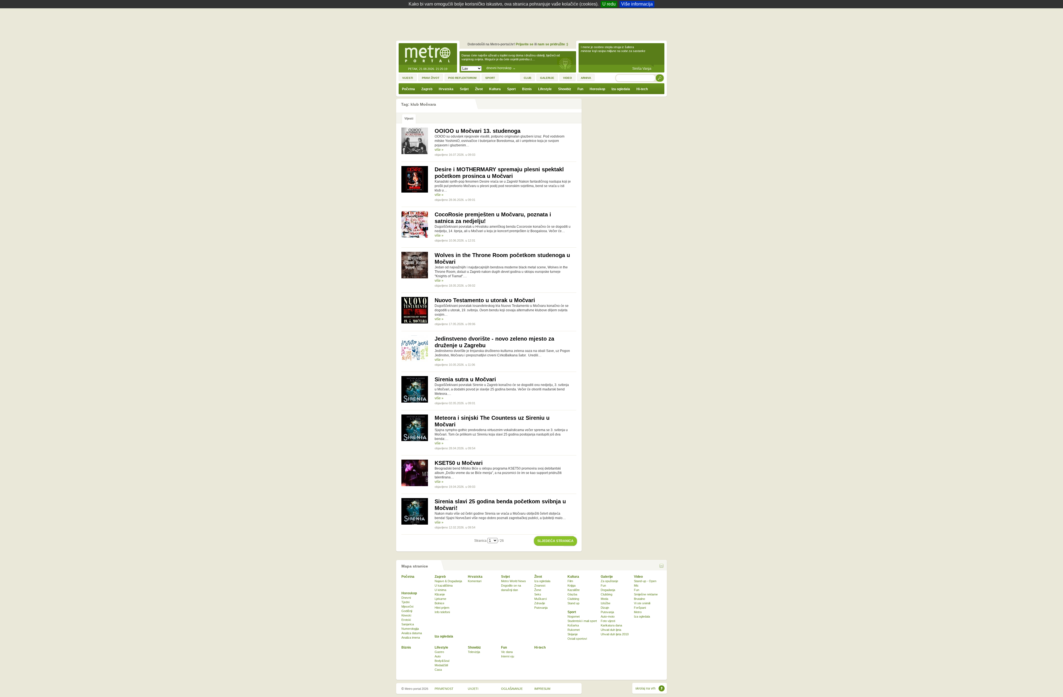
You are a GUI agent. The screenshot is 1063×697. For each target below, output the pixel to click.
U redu (609, 4)
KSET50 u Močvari (459, 463)
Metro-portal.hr (428, 54)
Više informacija (637, 4)
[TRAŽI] (659, 78)
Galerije (607, 577)
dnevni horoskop (501, 68)
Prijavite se (524, 44)
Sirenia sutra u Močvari (465, 379)
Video (638, 577)
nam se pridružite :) (553, 44)
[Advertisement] (533, 23)
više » (439, 150)
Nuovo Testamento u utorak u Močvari (485, 300)
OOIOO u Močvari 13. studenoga (477, 131)
